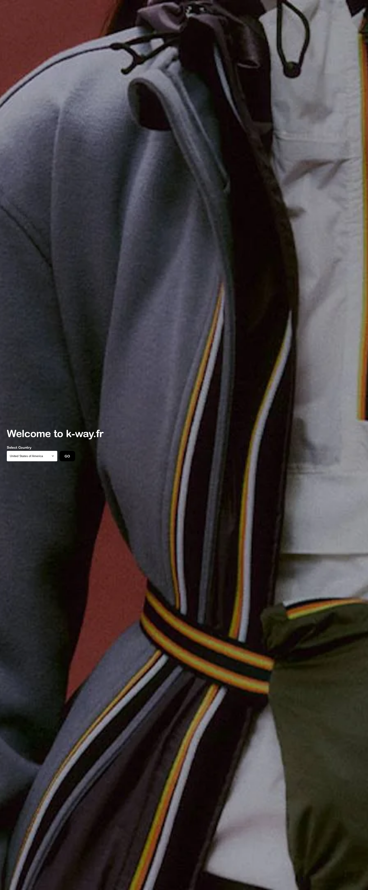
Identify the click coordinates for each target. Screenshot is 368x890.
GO (67, 456)
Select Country (19, 447)
